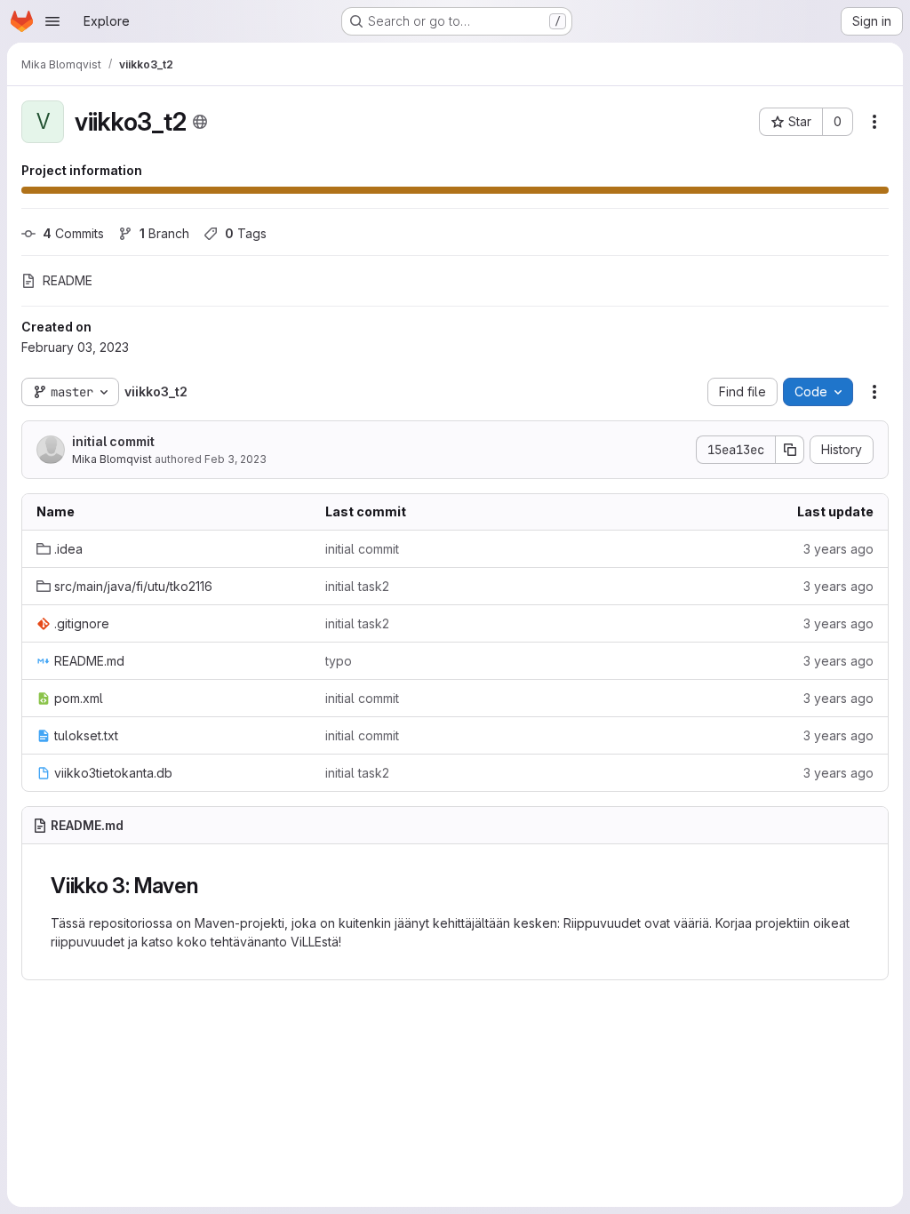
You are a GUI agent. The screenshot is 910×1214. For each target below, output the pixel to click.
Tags (246, 233)
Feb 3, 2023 (235, 459)
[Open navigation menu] (52, 21)
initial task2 (357, 586)
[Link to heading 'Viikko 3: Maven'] (208, 886)
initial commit (113, 441)
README (67, 280)
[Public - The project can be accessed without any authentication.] (200, 122)
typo (338, 660)
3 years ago (838, 548)
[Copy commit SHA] (790, 449)
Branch (164, 233)
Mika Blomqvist (112, 459)
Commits (73, 233)
